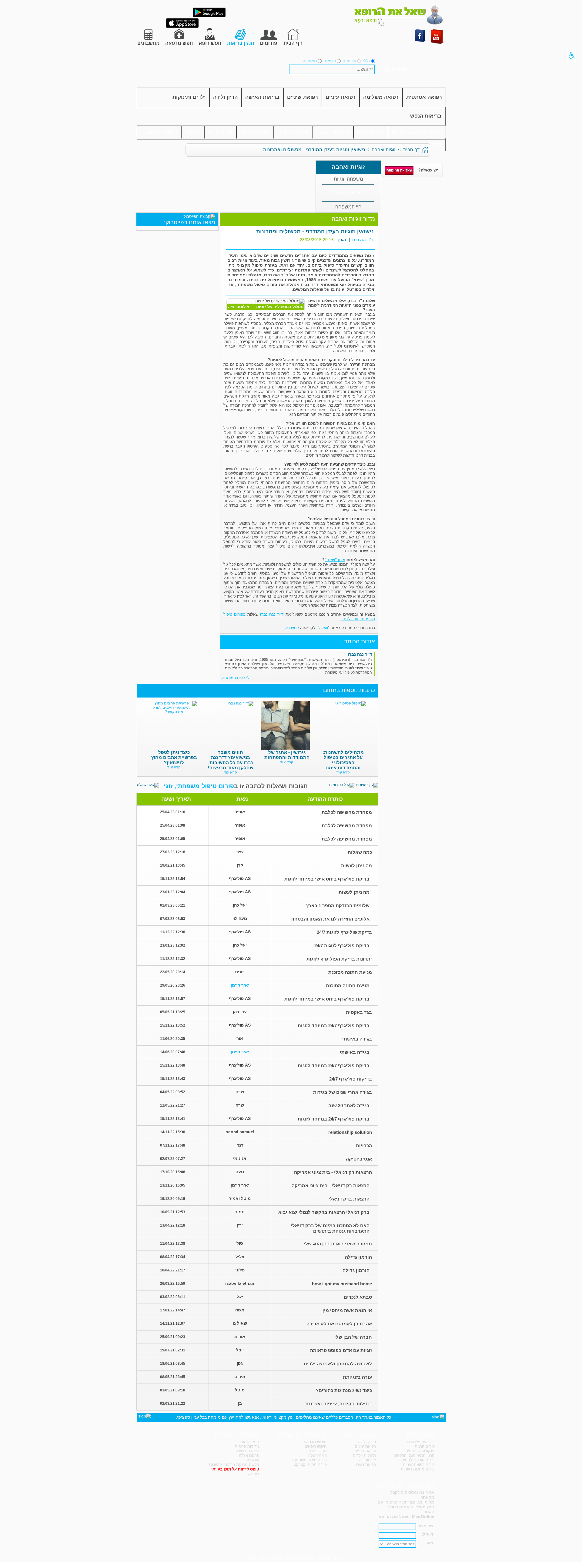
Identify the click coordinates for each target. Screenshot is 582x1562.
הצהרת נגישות (247, 1451)
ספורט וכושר (255, 132)
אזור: (428, 1542)
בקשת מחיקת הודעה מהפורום (234, 1464)
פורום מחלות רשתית (418, 1469)
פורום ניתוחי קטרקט (310, 1464)
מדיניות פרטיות (247, 1446)
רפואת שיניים (302, 97)
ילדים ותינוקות (189, 97)
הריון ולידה (225, 97)
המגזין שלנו (317, 1455)
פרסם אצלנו (249, 1455)
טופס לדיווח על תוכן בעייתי (235, 1469)
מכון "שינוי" (335, 560)
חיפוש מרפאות (315, 1442)
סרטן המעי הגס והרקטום (414, 1455)
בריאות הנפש (425, 116)
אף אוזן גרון (370, 132)
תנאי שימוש (249, 1442)
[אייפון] (182, 27)
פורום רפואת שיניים (419, 1464)
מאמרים (310, 60)
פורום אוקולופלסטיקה (417, 1460)
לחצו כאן (291, 628)
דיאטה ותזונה (162, 132)
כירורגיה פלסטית (421, 1442)
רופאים (329, 60)
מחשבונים (318, 1451)
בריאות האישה (262, 97)
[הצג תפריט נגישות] (571, 55)
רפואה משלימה (381, 97)
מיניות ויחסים (292, 132)
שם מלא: (425, 1526)
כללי (366, 60)
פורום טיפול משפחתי (309, 1460)
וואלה (323, 628)
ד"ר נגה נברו (362, 239)
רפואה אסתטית (424, 97)
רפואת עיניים (341, 97)
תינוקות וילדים (364, 1455)
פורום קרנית (425, 1446)
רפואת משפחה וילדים (417, 132)
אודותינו (253, 1460)
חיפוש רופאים (315, 1446)
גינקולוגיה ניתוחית (420, 1451)
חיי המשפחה (348, 206)
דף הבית (411, 149)
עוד (437, 145)
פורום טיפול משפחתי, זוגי (199, 786)
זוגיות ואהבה (384, 149)
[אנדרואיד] (209, 16)
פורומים (349, 60)
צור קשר (252, 1473)
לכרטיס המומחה (235, 678)
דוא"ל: (427, 1534)
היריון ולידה (367, 1442)
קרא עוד (343, 772)
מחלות (192, 132)
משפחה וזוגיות (333, 132)
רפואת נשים (366, 1464)
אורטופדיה (220, 132)
